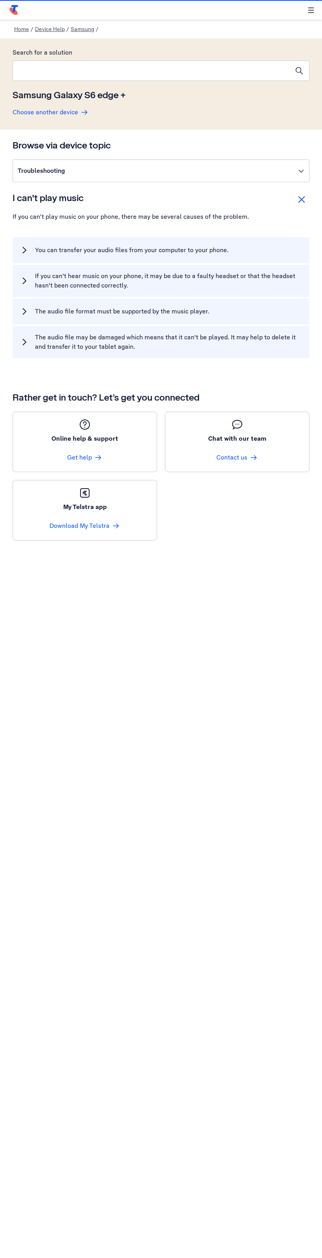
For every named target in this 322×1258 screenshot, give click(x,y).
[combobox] (151, 71)
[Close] (301, 199)
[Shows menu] (311, 10)
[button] (161, 170)
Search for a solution (42, 52)
